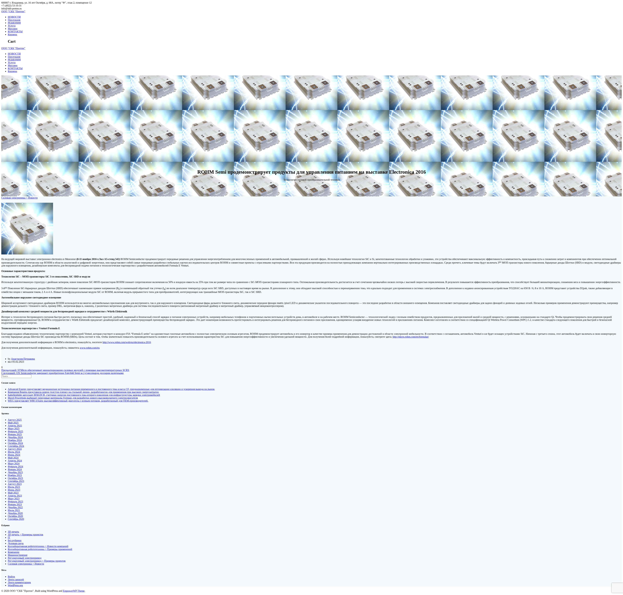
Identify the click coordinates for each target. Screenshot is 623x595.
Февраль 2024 (15, 466)
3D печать (13, 531)
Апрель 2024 (15, 460)
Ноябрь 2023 (15, 475)
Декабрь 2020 (15, 513)
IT (9, 537)
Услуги (12, 25)
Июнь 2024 (14, 454)
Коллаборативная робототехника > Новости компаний (38, 546)
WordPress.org (15, 585)
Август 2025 (15, 419)
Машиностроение (17, 555)
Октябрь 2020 (15, 516)
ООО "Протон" (13, 11)
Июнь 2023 (14, 489)
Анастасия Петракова (23, 358)
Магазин (12, 28)
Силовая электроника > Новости (19, 197)
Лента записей (16, 579)
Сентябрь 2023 (16, 481)
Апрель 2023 (15, 495)
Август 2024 (15, 449)
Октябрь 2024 (15, 443)
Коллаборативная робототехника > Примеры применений (40, 549)
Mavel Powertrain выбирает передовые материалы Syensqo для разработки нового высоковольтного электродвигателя (73, 398)
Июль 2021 (14, 510)
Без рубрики (14, 540)
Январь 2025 (15, 434)
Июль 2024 (14, 452)
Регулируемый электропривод (24, 558)
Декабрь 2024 (15, 437)
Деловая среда (16, 543)
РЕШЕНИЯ (14, 22)
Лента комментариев (19, 582)
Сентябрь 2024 (16, 446)
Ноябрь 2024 (15, 440)
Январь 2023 (15, 504)
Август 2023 (15, 484)
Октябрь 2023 (15, 478)
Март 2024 (13, 463)
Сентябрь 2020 (16, 519)
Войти (11, 576)
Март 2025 (13, 428)
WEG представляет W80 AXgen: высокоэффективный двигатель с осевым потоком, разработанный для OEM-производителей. (78, 400)
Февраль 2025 (15, 431)
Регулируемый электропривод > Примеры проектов (37, 560)
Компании (13, 552)
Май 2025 (13, 422)
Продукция (14, 19)
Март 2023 (13, 498)
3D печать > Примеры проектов (25, 534)
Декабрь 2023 (15, 472)
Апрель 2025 (15, 425)
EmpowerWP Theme (74, 590)
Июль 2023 (14, 487)
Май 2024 (13, 457)
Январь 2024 (15, 469)
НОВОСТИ (14, 17)
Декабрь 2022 (15, 507)
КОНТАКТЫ (15, 31)
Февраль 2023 (15, 501)
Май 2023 (13, 492)
